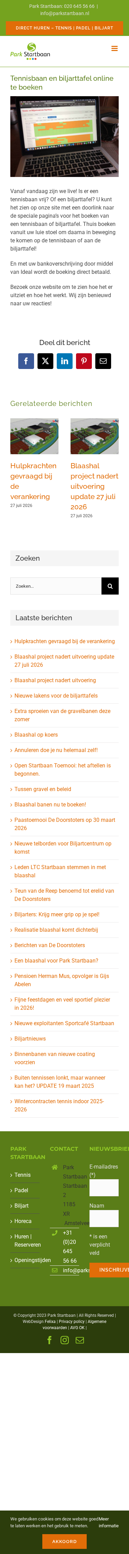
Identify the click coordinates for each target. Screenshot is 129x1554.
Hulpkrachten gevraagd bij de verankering (64, 641)
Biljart (21, 1205)
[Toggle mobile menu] (115, 48)
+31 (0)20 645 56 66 (70, 1247)
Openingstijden (25, 1260)
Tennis (22, 1175)
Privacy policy (72, 1321)
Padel (21, 1190)
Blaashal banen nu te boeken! (50, 804)
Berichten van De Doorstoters (49, 945)
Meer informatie (109, 1522)
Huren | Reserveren (25, 1240)
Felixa (50, 1321)
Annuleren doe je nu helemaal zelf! (56, 750)
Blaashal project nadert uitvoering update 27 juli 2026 (94, 486)
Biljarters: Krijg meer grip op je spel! (56, 914)
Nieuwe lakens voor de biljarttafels (56, 695)
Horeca (23, 1221)
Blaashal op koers (36, 734)
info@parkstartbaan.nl (64, 13)
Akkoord (64, 1541)
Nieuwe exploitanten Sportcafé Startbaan (64, 1023)
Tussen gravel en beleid (42, 789)
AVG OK (77, 1327)
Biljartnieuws (30, 1038)
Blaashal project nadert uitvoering (55, 680)
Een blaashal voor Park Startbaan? (56, 960)
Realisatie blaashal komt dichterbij (56, 930)
